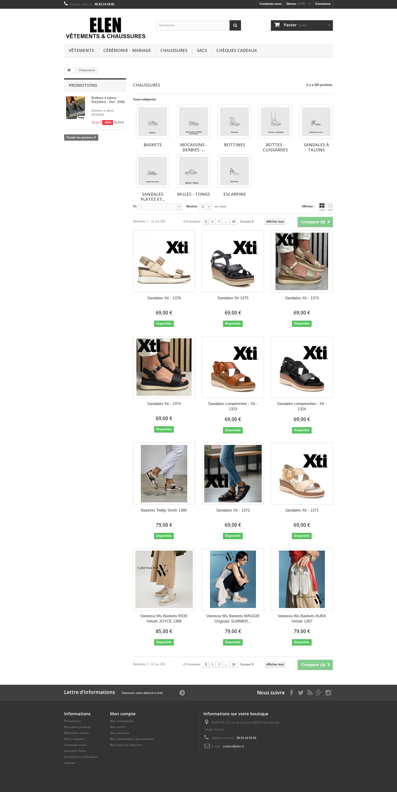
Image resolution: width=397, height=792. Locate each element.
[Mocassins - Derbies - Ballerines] (193, 121)
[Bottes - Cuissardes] (275, 121)
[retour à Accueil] (69, 70)
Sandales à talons (316, 147)
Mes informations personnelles (132, 739)
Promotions (83, 85)
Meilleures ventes (76, 733)
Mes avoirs (117, 727)
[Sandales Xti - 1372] (233, 473)
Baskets (153, 144)
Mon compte (123, 713)
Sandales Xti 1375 (232, 298)
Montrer (191, 206)
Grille (322, 209)
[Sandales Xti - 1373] (302, 261)
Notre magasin (74, 739)
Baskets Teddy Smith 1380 (164, 510)
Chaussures (173, 50)
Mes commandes (122, 721)
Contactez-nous (271, 4)
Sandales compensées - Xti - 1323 (233, 406)
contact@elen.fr (233, 746)
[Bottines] (234, 121)
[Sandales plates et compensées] (152, 171)
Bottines (234, 144)
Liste (330, 209)
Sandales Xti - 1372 (233, 510)
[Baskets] (152, 121)
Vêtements (81, 50)
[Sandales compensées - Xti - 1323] (233, 367)
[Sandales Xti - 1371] (302, 473)
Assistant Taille (75, 751)
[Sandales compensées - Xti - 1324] (302, 367)
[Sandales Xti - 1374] (164, 367)
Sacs (202, 50)
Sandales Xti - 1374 (164, 404)
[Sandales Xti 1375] (233, 261)
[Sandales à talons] (316, 121)
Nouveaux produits (77, 727)
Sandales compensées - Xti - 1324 (302, 406)
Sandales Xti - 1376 (164, 298)
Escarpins (234, 194)
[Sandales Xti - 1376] (164, 261)
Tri (135, 206)
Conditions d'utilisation (80, 757)
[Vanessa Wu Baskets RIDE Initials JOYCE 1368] (164, 579)
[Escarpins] (234, 171)
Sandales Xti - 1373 (302, 298)
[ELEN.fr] (106, 28)
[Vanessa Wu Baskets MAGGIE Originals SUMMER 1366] (233, 579)
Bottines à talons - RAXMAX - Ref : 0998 (108, 100)
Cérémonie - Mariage (127, 50)
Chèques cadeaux (236, 50)
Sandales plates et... (153, 196)
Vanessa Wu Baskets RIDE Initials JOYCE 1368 (163, 618)
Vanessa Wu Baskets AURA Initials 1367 (302, 618)
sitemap (69, 763)
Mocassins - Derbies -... (193, 147)
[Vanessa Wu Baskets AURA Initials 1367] (302, 579)
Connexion (323, 4)
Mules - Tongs (193, 194)
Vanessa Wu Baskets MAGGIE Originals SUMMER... (233, 618)
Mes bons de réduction (126, 745)
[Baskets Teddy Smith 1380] (164, 473)
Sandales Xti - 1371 (302, 510)
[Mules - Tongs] (193, 171)
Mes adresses (119, 733)
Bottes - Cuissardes (275, 147)
